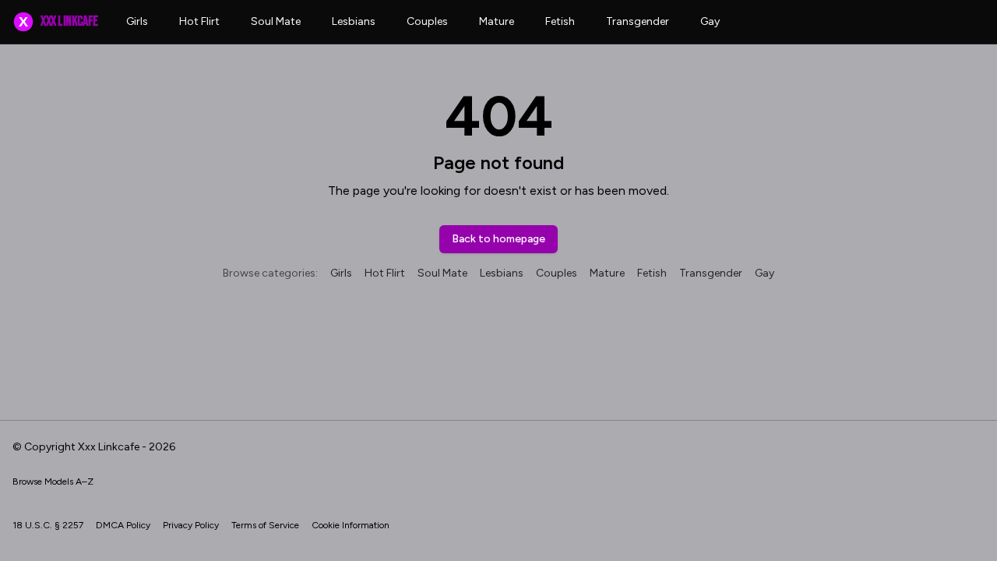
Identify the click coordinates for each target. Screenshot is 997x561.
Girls (137, 21)
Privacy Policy (191, 525)
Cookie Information (350, 525)
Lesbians (353, 21)
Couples (427, 21)
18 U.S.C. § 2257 (47, 525)
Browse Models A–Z (52, 481)
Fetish (560, 21)
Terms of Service (265, 525)
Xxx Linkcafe (58, 21)
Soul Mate (276, 21)
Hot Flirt (199, 21)
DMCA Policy (123, 525)
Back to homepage (498, 238)
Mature (496, 21)
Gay (710, 21)
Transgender (637, 21)
